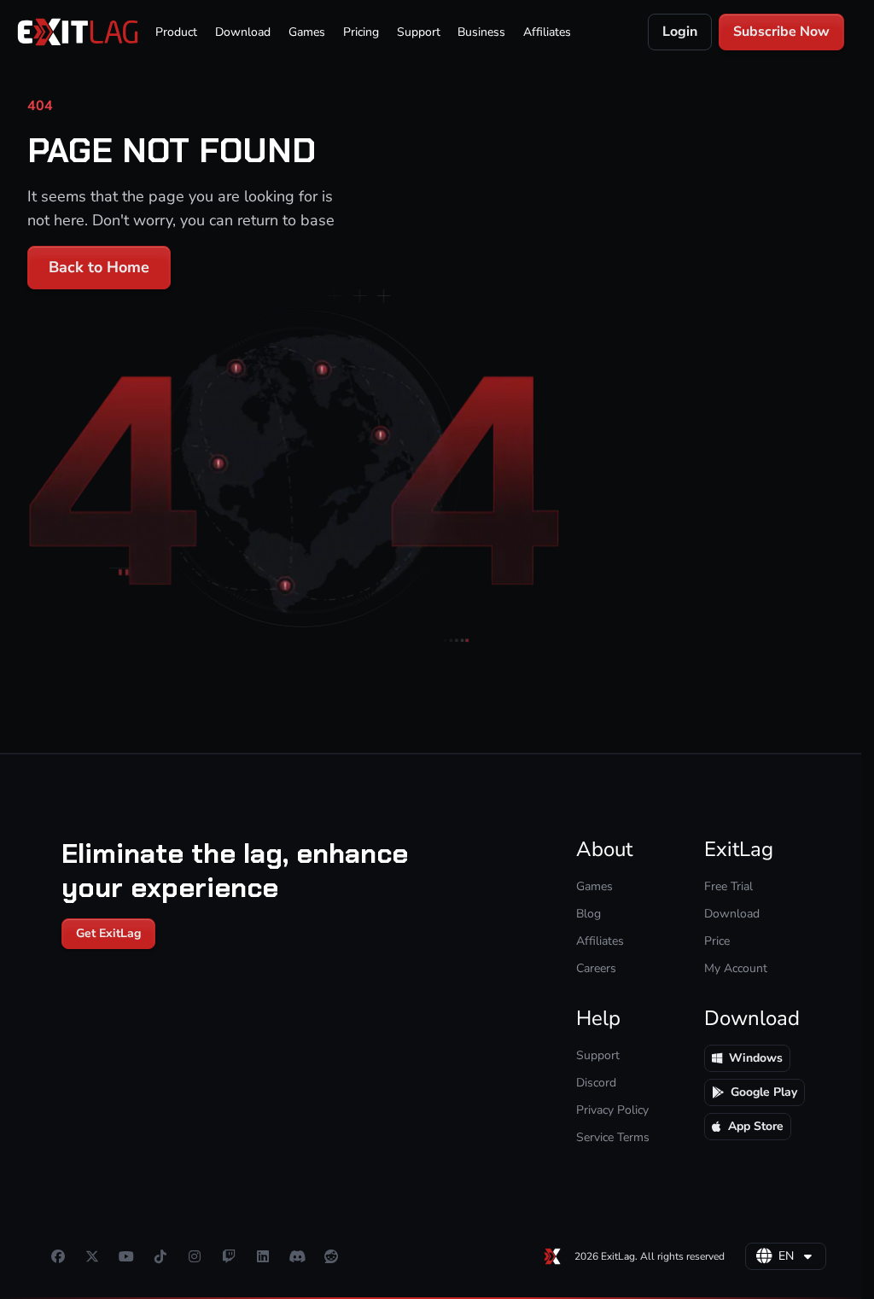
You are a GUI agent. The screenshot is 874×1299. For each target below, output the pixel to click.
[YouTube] (126, 1256)
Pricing (361, 32)
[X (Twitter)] (92, 1256)
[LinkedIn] (263, 1256)
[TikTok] (160, 1256)
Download (243, 32)
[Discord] (297, 1256)
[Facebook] (58, 1256)
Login (679, 31)
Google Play (764, 1092)
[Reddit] (331, 1256)
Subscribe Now (781, 31)
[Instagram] (194, 1256)
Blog (588, 914)
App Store (756, 1126)
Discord (596, 1083)
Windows (756, 1058)
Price (717, 941)
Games (306, 32)
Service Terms (613, 1137)
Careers (596, 968)
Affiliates (547, 32)
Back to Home (99, 267)
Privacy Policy (612, 1110)
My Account (735, 968)
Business (481, 32)
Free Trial (728, 886)
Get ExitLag (108, 933)
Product (176, 32)
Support (418, 32)
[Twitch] (228, 1256)
